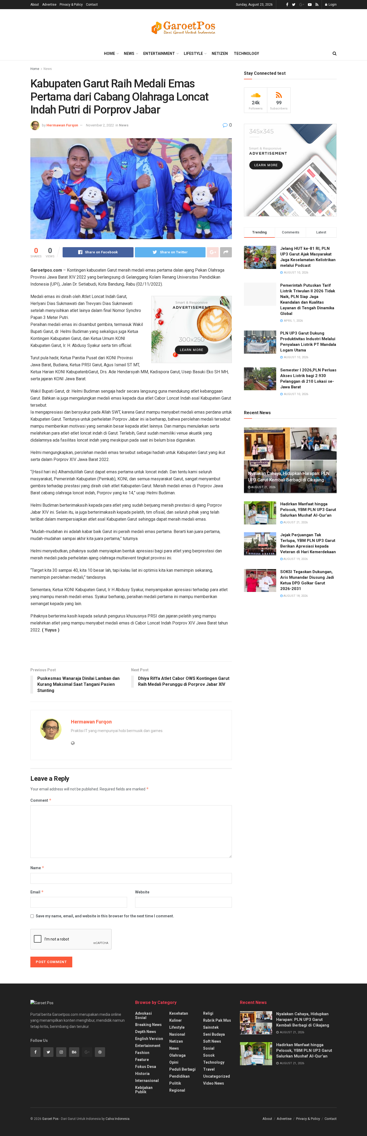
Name (37, 867)
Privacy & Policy (71, 4)
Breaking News (148, 1025)
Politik (175, 1083)
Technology (246, 53)
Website (142, 892)
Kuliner (175, 1020)
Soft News (212, 1041)
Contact (92, 4)
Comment (41, 800)
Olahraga (177, 1055)
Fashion (142, 1052)
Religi (208, 1013)
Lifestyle (193, 53)
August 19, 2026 (295, 559)
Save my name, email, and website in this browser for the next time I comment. (105, 916)
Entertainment (159, 53)
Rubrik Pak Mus (217, 1020)
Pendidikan (179, 1076)
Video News (213, 1083)
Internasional (147, 1080)
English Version (149, 1038)
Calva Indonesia (117, 1119)
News (129, 53)
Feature (142, 1059)
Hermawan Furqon (62, 125)
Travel (209, 1069)
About (34, 4)
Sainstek (211, 1027)
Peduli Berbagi (182, 1069)
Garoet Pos (50, 1119)
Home (109, 53)
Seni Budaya (214, 1034)
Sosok (209, 1055)
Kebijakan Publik (144, 1089)
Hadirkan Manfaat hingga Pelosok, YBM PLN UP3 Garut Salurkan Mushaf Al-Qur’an (308, 510)
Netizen (220, 53)
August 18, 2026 (295, 596)
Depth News (145, 1032)
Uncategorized (216, 1076)
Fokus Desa (145, 1066)
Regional (177, 1090)
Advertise (49, 4)
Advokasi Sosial (143, 1015)
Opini (173, 1062)
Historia (142, 1073)
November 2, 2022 (100, 125)
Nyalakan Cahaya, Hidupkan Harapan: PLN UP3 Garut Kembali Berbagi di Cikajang (302, 1019)
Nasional (177, 1034)
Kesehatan (178, 1013)
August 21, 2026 (262, 487)
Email (37, 891)
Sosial (208, 1048)
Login (332, 4)
